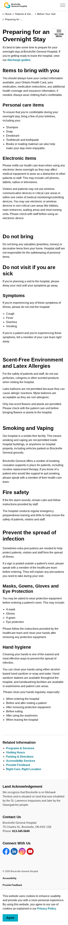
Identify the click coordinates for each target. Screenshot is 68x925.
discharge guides (18, 59)
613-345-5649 (21, 831)
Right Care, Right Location (23, 769)
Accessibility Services (20, 760)
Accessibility (9, 878)
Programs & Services (20, 748)
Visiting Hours (15, 752)
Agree (10, 917)
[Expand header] (63, 5)
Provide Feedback (18, 764)
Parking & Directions (19, 756)
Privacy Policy (46, 908)
